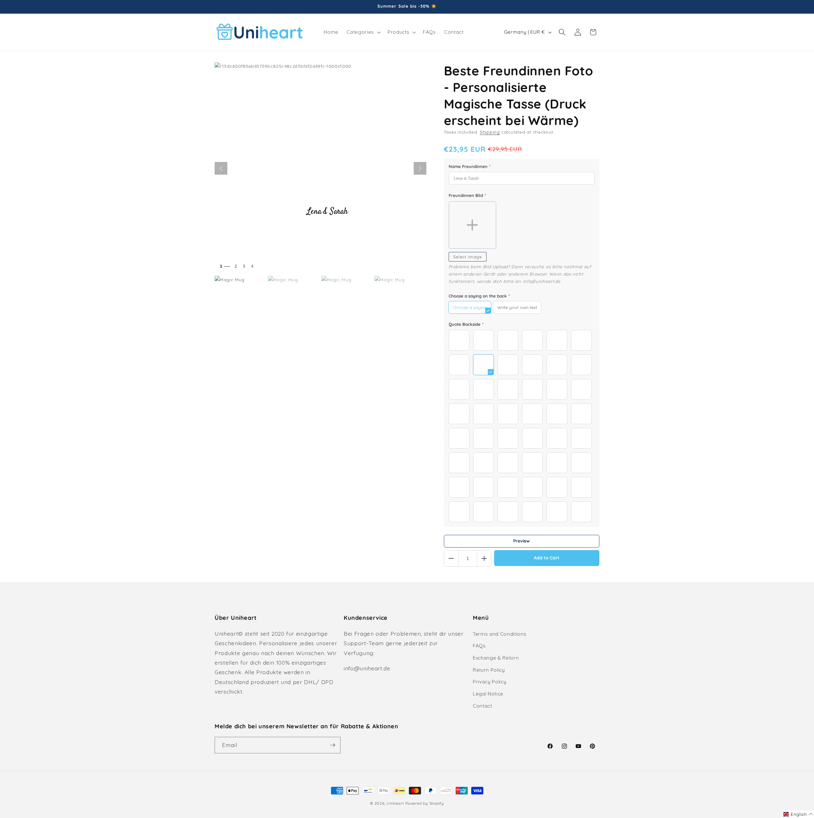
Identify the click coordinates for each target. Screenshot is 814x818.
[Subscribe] (332, 745)
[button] (362, 32)
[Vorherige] (221, 168)
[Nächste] (420, 168)
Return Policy (489, 670)
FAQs (479, 646)
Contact (482, 706)
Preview (521, 541)
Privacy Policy (489, 682)
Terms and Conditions (499, 634)
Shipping (490, 132)
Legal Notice (488, 694)
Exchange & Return (496, 658)
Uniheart (395, 803)
